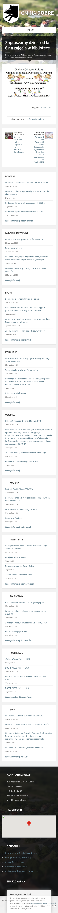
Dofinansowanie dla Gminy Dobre (19, 566)
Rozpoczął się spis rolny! (16, 631)
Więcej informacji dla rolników (18, 640)
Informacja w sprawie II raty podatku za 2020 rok (26, 182)
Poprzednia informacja (39, 133)
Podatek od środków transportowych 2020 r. (25, 203)
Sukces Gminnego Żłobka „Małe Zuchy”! (23, 421)
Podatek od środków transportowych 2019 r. (25, 211)
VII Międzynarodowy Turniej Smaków (21, 509)
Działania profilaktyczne (15, 393)
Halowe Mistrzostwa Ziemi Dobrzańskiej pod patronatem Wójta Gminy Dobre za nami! (25, 309)
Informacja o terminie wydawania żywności (24, 747)
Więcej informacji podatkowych (19, 220)
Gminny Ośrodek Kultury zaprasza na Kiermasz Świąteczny (19, 144)
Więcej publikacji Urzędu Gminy (18, 697)
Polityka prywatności (39, 903)
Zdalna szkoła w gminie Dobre (18, 574)
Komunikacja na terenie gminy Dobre (21, 461)
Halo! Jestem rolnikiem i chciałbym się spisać (25, 602)
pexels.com (45, 107)
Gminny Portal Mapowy (15, 862)
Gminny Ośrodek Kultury (16, 866)
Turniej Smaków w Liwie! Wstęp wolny (21, 370)
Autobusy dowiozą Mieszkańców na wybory (24, 239)
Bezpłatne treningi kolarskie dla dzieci (22, 299)
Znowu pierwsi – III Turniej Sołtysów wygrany (25, 330)
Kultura (41, 119)
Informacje (32, 119)
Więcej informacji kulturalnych (18, 527)
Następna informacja (19, 133)
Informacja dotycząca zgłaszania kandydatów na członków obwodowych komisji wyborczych (26, 258)
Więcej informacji (12, 280)
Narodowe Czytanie (14, 518)
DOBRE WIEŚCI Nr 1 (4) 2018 (17, 688)
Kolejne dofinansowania (15, 557)
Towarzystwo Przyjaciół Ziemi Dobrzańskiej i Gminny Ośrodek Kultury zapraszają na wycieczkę (39, 149)
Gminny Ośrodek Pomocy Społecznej (21, 871)
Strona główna (11, 55)
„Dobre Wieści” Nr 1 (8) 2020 (17, 659)
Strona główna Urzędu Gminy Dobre (21, 853)
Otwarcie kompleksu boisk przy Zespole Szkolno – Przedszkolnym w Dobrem (27, 320)
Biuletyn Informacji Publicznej (18, 857)
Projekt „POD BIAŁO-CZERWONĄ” (19, 489)
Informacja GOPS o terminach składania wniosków (27, 724)
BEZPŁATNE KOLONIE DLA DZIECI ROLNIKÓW (24, 715)
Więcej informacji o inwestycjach (19, 583)
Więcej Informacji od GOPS (17, 756)
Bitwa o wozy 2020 (13, 248)
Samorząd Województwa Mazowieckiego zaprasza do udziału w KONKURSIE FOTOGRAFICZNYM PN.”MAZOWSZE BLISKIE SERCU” (27, 381)
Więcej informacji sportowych (18, 339)
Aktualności (26, 55)
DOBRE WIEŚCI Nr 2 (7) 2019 (17, 667)
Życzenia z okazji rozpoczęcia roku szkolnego (25, 452)
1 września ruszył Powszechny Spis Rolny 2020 (26, 622)
